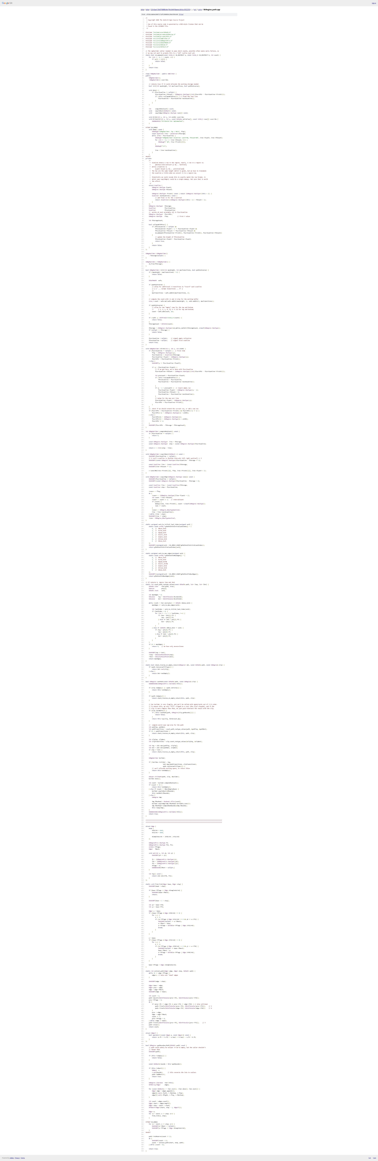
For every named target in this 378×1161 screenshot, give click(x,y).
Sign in (374, 3)
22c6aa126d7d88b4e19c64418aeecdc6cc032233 (170, 9)
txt (370, 1158)
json (374, 1158)
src (195, 9)
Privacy (17, 1158)
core (200, 9)
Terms (23, 1158)
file (181, 14)
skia (142, 9)
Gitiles (12, 1158)
